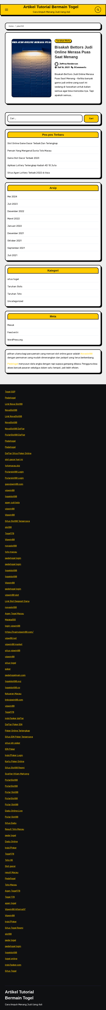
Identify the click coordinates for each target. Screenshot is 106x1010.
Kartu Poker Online (14, 761)
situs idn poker (12, 743)
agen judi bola (12, 502)
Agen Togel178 (12, 891)
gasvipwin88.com (14, 484)
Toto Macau (11, 884)
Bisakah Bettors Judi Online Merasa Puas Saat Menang (73, 52)
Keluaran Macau (13, 693)
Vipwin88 (10, 515)
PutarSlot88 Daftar (15, 434)
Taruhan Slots (63, 41)
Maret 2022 (13, 218)
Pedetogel (12, 364)
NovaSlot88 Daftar (15, 428)
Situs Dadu (10, 823)
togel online (11, 958)
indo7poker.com (13, 964)
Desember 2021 (15, 233)
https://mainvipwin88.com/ (19, 632)
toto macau (11, 552)
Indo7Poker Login (14, 755)
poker (8, 669)
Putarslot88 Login (14, 471)
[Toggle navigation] (6, 10)
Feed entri (12, 332)
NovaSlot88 (11, 410)
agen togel (10, 903)
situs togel (13, 279)
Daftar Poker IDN (13, 724)
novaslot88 (11, 545)
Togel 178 (10, 897)
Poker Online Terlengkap (17, 730)
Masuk (10, 325)
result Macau (11, 872)
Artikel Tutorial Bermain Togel (50, 7)
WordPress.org (15, 339)
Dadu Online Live (13, 810)
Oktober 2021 (14, 240)
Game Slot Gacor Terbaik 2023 (23, 158)
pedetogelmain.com (15, 675)
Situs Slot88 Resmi (15, 767)
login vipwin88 (12, 625)
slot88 (8, 527)
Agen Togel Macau (14, 613)
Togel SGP (10, 391)
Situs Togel (10, 971)
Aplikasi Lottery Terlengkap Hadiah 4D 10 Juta (31, 165)
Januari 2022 (14, 226)
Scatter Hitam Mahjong (17, 773)
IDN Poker (10, 749)
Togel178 (9, 533)
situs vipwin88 (12, 650)
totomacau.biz (12, 465)
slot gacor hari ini (14, 459)
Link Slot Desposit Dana (17, 601)
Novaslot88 (86, 353)
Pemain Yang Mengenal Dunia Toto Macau (29, 150)
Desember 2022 (15, 211)
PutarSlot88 (11, 780)
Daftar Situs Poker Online (18, 453)
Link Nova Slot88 (13, 404)
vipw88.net (11, 638)
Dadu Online (11, 841)
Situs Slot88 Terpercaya (17, 521)
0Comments (80, 67)
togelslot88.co (12, 687)
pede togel (10, 835)
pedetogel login (13, 558)
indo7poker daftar (14, 718)
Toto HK (9, 860)
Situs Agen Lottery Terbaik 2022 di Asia (28, 172)
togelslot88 (11, 496)
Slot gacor (10, 866)
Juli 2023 (12, 204)
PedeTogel (10, 878)
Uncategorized (15, 301)
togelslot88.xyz (13, 681)
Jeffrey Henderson (68, 64)
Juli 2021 (12, 255)
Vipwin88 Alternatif (15, 909)
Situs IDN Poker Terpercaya (19, 736)
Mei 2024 (12, 196)
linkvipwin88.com (14, 699)
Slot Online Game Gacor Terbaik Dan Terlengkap (32, 143)
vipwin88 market (13, 644)
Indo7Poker (11, 847)
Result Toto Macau (14, 829)
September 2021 (16, 248)
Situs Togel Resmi (14, 927)
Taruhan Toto (14, 294)
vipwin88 (9, 490)
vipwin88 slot (12, 595)
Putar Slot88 (11, 792)
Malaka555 (10, 619)
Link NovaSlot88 (13, 416)
